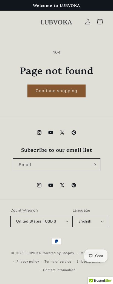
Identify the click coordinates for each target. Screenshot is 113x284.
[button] (100, 22)
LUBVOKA (33, 253)
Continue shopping (56, 90)
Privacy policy (27, 261)
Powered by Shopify (58, 253)
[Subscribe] (94, 164)
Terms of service (57, 261)
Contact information (59, 270)
